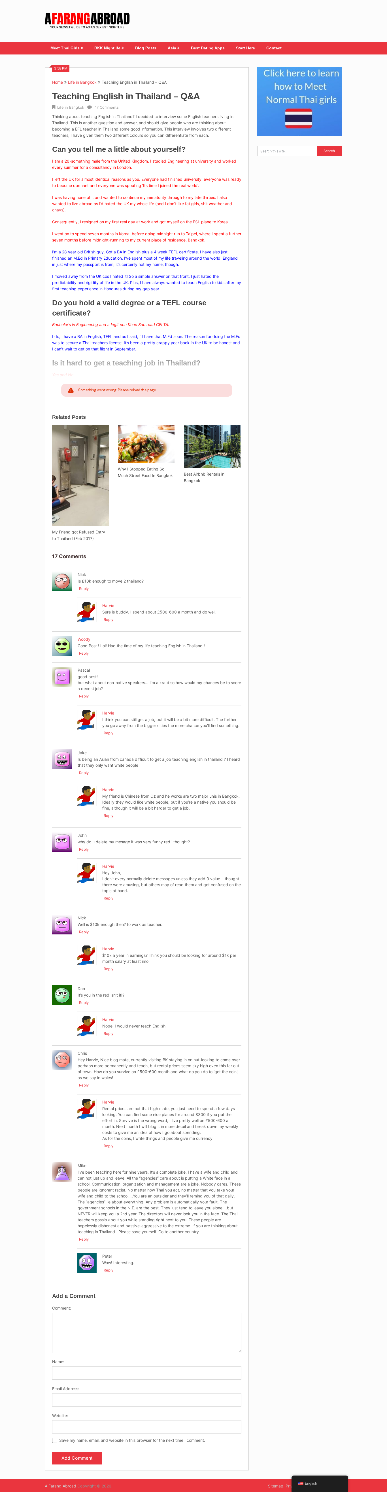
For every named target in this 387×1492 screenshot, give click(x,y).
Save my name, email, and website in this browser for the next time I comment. (132, 1440)
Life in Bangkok (82, 82)
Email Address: (65, 1388)
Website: (60, 1415)
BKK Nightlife (107, 48)
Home (57, 82)
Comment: (61, 1308)
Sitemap (275, 1485)
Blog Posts (145, 48)
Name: (58, 1361)
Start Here (245, 48)
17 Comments (107, 107)
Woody (84, 639)
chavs (57, 209)
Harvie (108, 605)
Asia (172, 48)
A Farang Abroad (60, 1485)
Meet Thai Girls (65, 48)
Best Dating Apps (208, 48)
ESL (196, 221)
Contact (274, 48)
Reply (84, 588)
